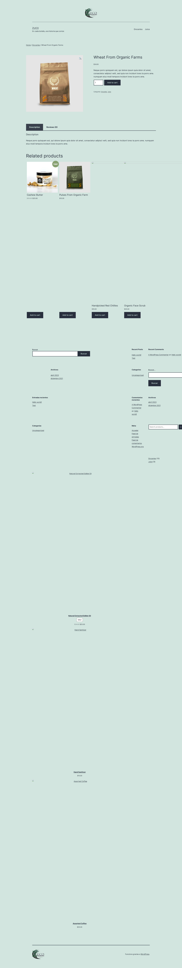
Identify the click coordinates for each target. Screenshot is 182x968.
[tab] (34, 127)
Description (34, 127)
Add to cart (112, 82)
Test (133, 358)
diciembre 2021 (57, 378)
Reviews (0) (52, 127)
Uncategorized (138, 375)
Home (28, 45)
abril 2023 (55, 375)
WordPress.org (138, 447)
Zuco (35, 28)
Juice (147, 29)
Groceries (138, 29)
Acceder (135, 430)
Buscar (35, 350)
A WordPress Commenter (158, 355)
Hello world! (136, 355)
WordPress (145, 954)
